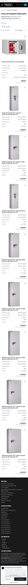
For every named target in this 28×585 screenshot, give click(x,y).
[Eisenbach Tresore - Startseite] (8, 4)
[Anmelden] (19, 5)
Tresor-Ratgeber (4, 487)
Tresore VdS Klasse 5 (5, 533)
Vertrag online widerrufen (6, 494)
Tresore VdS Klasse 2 (5, 527)
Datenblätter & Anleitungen (7, 492)
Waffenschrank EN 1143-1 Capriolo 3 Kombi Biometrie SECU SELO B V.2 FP (13, 358)
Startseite (3, 10)
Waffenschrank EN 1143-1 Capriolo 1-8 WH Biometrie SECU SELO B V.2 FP (13, 162)
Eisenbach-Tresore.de (6, 500)
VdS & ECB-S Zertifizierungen (7, 483)
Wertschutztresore (5, 521)
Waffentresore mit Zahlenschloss (8, 510)
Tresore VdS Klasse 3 (5, 529)
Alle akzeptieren (20, 579)
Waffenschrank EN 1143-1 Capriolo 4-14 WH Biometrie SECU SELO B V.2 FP (13, 407)
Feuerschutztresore (5, 519)
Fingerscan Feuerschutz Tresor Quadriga (13, 61)
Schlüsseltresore (4, 514)
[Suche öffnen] (17, 5)
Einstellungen (14, 582)
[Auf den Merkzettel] (25, 36)
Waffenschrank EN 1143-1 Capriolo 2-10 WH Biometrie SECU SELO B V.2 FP (13, 309)
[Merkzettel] (22, 5)
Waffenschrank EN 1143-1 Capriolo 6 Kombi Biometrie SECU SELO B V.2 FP (13, 260)
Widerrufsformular (5, 496)
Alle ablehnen (8, 579)
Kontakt (3, 502)
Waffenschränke (4, 508)
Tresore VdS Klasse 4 (5, 531)
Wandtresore (4, 512)
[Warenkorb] (25, 5)
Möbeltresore (4, 518)
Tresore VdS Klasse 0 (5, 523)
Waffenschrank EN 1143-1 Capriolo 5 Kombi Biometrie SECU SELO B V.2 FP (13, 456)
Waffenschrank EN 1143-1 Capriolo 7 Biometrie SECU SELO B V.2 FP (11, 113)
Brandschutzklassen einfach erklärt (8, 485)
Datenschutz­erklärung (13, 574)
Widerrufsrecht (4, 498)
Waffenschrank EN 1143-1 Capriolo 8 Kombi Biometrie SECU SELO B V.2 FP (13, 211)
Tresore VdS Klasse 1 (5, 525)
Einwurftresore (4, 516)
